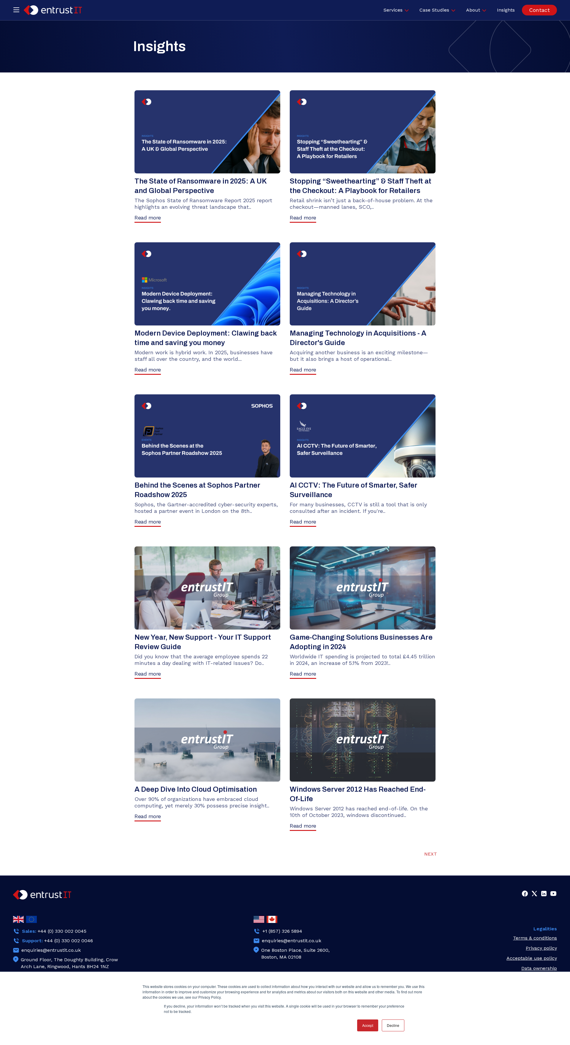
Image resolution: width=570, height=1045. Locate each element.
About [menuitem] (473, 10)
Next (430, 854)
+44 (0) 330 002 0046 (68, 940)
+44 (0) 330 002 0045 (62, 931)
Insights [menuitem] (506, 10)
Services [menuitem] (393, 10)
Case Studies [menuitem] (434, 10)
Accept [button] (367, 1025)
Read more (147, 217)
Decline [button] (393, 1025)
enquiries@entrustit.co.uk (51, 950)
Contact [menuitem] (539, 10)
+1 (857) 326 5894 (282, 931)
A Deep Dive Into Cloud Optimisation (195, 789)
